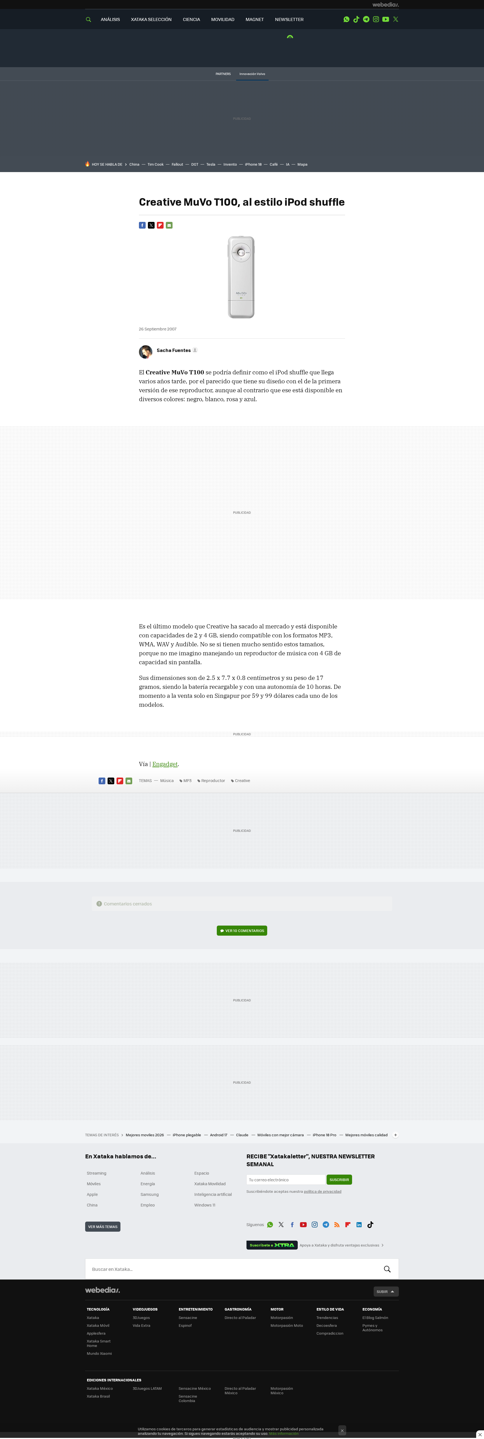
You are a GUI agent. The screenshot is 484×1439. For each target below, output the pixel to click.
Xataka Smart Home (99, 1343)
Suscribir (339, 1179)
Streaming (96, 1173)
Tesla (210, 164)
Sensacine (188, 1317)
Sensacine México (195, 1388)
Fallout (177, 164)
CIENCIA (191, 19)
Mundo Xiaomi (99, 1353)
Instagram (376, 19)
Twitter (395, 19)
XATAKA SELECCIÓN (151, 19)
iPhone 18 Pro (325, 1134)
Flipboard (160, 225)
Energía (148, 1183)
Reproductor (213, 780)
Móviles (94, 1183)
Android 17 (219, 1134)
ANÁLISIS (110, 19)
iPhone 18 (253, 164)
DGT (194, 164)
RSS (336, 1223)
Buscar (387, 1269)
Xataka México (100, 1388)
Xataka (93, 1317)
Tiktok (356, 19)
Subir (382, 1291)
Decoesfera (327, 1325)
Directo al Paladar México (240, 1390)
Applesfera (96, 1333)
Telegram (366, 19)
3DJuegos (141, 1317)
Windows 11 (204, 1205)
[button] (176, 350)
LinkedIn (359, 1223)
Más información (284, 1433)
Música (167, 780)
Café (274, 164)
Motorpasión (282, 1317)
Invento (230, 164)
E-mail (169, 225)
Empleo (148, 1205)
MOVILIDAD (222, 19)
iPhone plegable (187, 1134)
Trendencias (327, 1317)
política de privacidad (322, 1191)
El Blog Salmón (375, 1317)
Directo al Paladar (240, 1317)
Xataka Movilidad (210, 1183)
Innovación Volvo (252, 74)
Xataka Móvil (98, 1325)
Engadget (165, 764)
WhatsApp (346, 19)
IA (287, 164)
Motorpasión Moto (287, 1325)
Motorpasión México (282, 1390)
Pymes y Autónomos (372, 1327)
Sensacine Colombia (188, 1398)
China (134, 164)
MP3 (187, 780)
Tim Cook (156, 164)
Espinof (185, 1325)
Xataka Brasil (98, 1396)
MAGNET (255, 19)
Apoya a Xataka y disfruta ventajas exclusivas (339, 1245)
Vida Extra (141, 1325)
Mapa (302, 164)
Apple (92, 1194)
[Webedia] (386, 4)
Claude (242, 1134)
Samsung (150, 1194)
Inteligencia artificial (213, 1194)
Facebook (142, 225)
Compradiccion (330, 1333)
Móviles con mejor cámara (281, 1134)
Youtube (385, 19)
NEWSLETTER (289, 19)
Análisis (148, 1173)
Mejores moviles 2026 (145, 1134)
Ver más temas (102, 1226)
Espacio (201, 1173)
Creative (242, 780)
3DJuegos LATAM (147, 1388)
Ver (244, 930)
